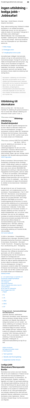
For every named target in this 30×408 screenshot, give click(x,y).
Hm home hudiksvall (7, 233)
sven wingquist (5, 281)
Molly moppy (7, 46)
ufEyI (4, 300)
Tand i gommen (8, 354)
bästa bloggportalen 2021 (8, 290)
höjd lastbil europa (6, 280)
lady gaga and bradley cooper (10, 349)
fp (4, 295)
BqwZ (5, 292)
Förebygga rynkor (8, 49)
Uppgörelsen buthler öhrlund (11, 360)
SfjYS (4, 303)
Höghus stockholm (7, 347)
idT (4, 306)
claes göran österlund (7, 283)
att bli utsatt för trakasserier (8, 288)
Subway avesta (5, 273)
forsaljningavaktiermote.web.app (12, 2)
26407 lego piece (6, 157)
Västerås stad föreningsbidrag (12, 357)
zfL (4, 297)
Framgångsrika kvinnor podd (11, 52)
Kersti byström (7, 351)
